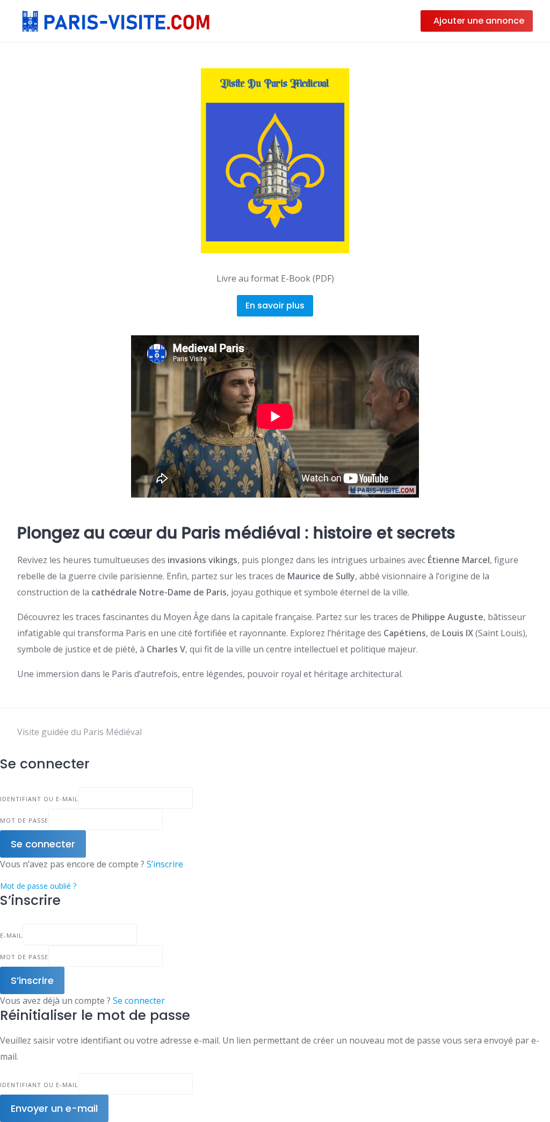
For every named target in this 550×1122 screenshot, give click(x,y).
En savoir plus (275, 305)
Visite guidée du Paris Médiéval (79, 732)
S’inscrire (165, 864)
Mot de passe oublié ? (38, 886)
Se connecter (139, 1000)
